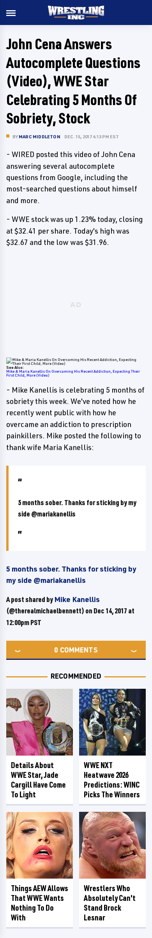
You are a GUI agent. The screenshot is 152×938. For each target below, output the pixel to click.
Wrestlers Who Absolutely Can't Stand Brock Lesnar (110, 902)
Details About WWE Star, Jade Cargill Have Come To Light (38, 779)
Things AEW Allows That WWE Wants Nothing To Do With (39, 902)
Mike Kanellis (77, 599)
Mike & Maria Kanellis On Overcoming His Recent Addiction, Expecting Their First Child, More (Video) (73, 373)
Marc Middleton (39, 136)
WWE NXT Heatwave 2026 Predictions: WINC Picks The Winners (112, 779)
